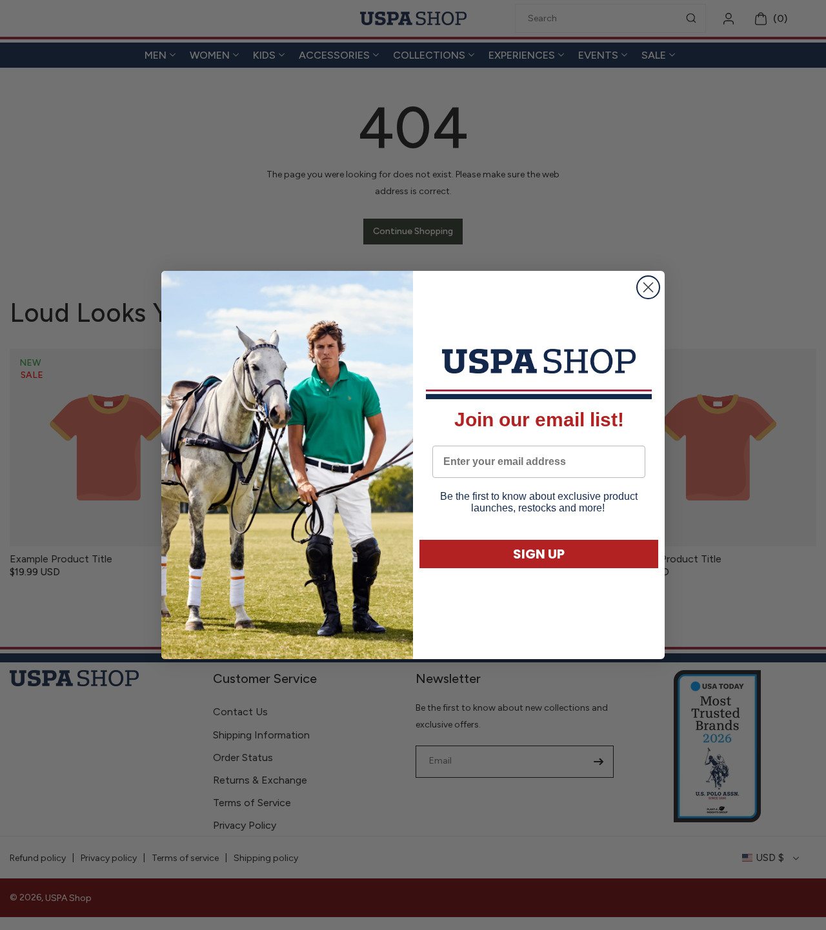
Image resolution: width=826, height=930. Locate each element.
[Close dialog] (648, 287)
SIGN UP (539, 554)
